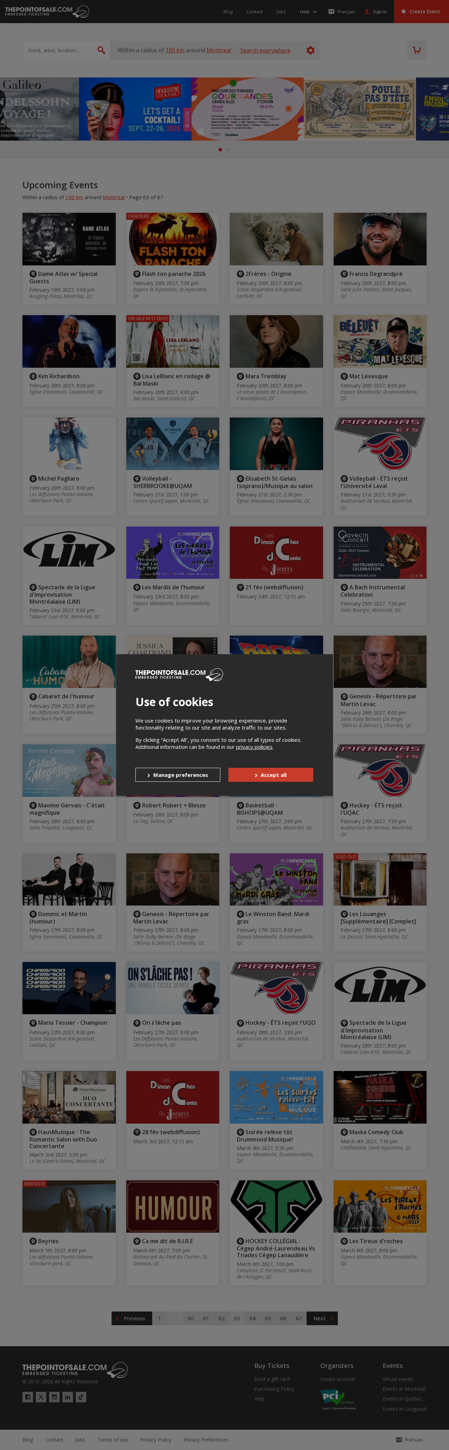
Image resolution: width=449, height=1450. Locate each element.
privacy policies (254, 746)
